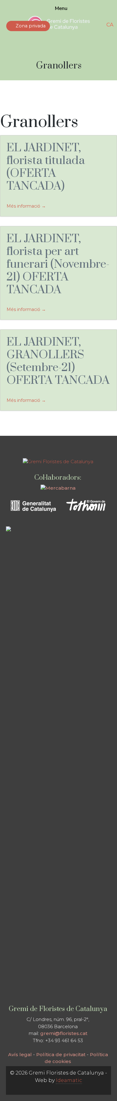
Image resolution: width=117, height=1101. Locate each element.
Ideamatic (69, 1080)
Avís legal (20, 1054)
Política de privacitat (60, 1054)
